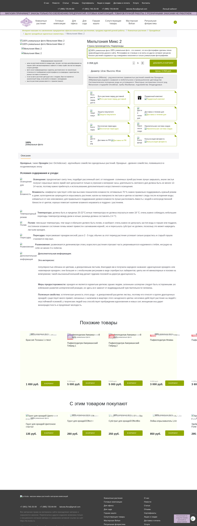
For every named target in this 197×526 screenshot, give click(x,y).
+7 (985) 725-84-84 (48, 507)
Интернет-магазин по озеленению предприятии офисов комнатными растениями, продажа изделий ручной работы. (73, 30)
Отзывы (75, 3)
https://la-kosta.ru (27, 521)
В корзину (48, 383)
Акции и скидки (103, 3)
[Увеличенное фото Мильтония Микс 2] (51, 40)
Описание (26, 155)
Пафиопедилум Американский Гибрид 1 (82, 344)
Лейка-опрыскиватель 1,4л (163, 421)
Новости (56, 3)
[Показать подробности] (112, 99)
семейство (86, 163)
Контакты (146, 3)
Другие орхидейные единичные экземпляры (44, 34)
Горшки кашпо (110, 513)
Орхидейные (154, 30)
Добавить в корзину (163, 63)
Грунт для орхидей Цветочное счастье (41, 425)
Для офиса (109, 505)
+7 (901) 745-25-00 (28, 507)
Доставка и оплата (122, 3)
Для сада (108, 509)
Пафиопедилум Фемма (161, 340)
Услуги (136, 3)
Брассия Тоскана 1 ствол (38, 340)
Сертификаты (88, 3)
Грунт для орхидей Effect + (80, 421)
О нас (46, 3)
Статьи (66, 3)
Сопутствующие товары (114, 517)
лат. (51, 163)
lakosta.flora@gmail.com (70, 507)
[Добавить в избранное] (80, 41)
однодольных (98, 163)
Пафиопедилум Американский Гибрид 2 (124, 344)
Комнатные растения (137, 30)
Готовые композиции (113, 502)
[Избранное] (152, 9)
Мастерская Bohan (112, 520)
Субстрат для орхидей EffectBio (124, 421)
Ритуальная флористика (114, 524)
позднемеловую (28, 166)
